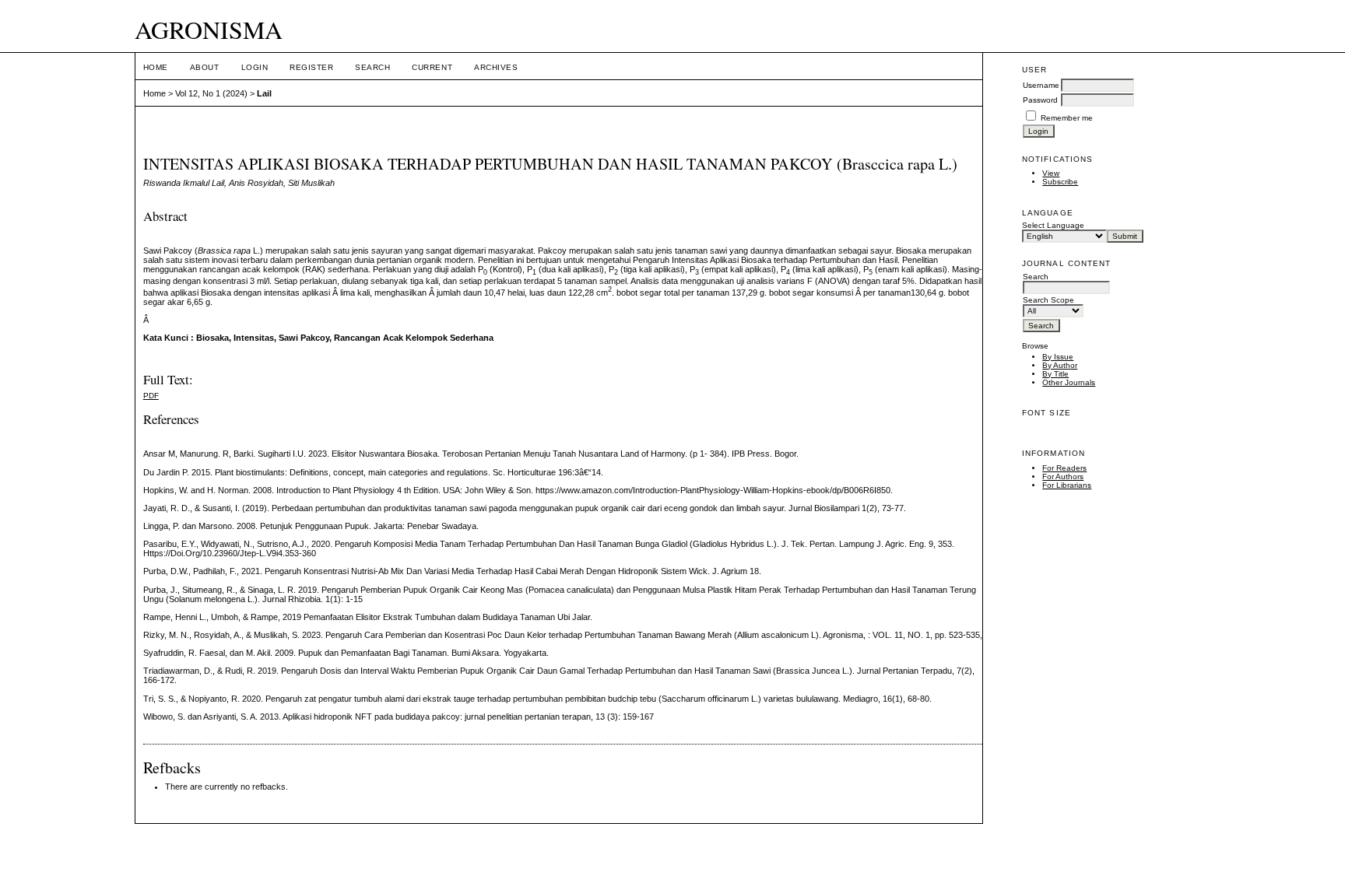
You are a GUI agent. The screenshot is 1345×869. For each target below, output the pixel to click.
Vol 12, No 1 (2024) (211, 93)
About (204, 67)
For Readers (1064, 468)
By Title (1055, 374)
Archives (496, 67)
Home (155, 67)
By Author (1059, 365)
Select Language (1053, 225)
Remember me (1067, 118)
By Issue (1057, 356)
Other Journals (1068, 382)
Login (255, 67)
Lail (264, 93)
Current (432, 67)
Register (311, 67)
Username (1041, 85)
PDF (151, 395)
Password (1040, 100)
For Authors (1062, 476)
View (1050, 173)
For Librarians (1066, 485)
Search (372, 67)
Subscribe (1060, 181)
